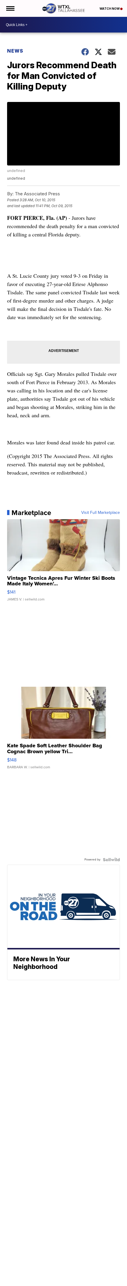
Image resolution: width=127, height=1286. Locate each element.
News (15, 51)
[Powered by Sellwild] (111, 860)
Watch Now (110, 8)
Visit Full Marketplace (100, 513)
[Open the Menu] (9, 8)
